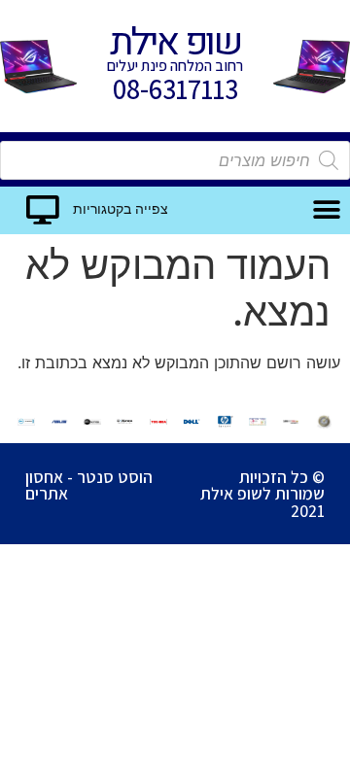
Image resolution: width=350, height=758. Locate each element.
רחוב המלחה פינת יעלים (175, 65)
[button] (327, 210)
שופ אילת (175, 43)
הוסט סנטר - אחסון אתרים (89, 485)
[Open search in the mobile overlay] (175, 160)
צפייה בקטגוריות (120, 209)
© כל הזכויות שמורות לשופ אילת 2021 (262, 493)
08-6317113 (175, 89)
